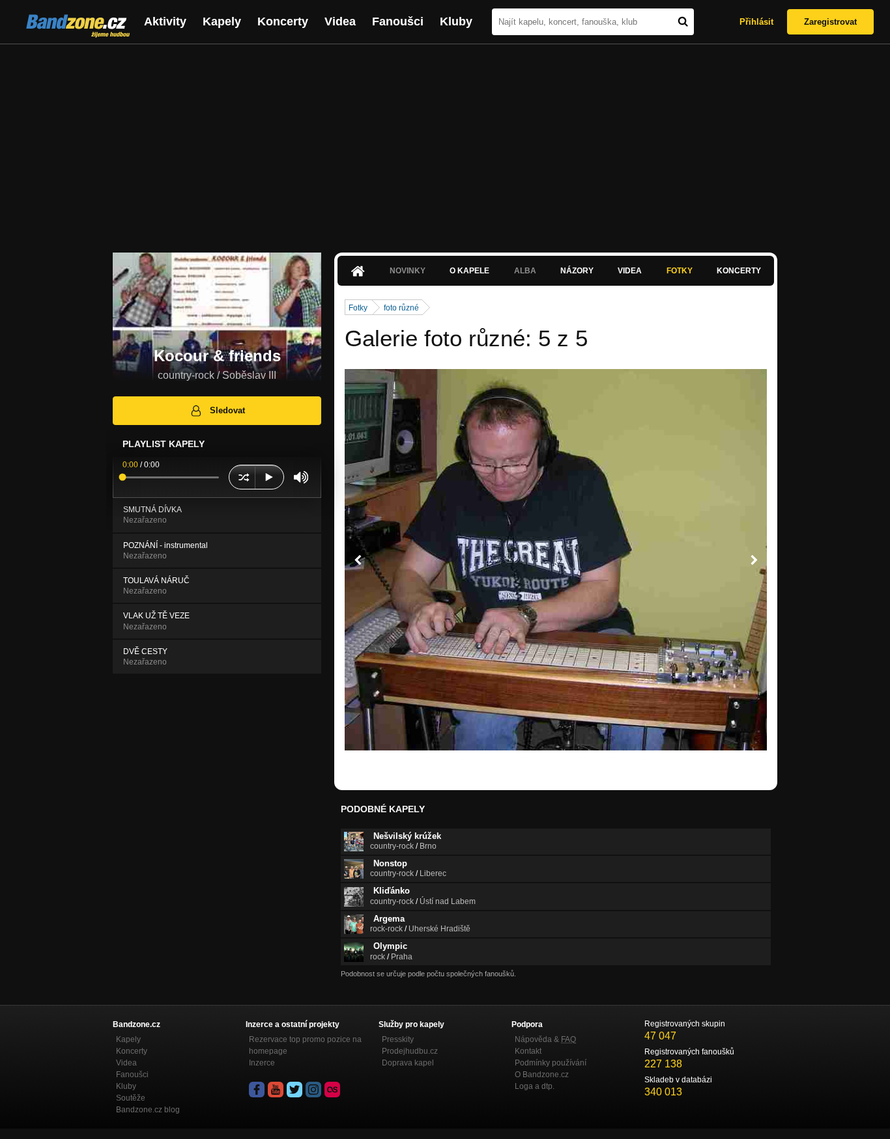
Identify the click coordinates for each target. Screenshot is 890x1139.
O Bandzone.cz (542, 1074)
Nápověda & (545, 1039)
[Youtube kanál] (275, 1089)
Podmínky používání (550, 1062)
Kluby (456, 21)
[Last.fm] (332, 1089)
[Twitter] (294, 1089)
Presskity (398, 1039)
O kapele (469, 270)
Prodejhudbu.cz (410, 1051)
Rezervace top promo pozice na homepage (305, 1045)
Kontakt (528, 1051)
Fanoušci (397, 21)
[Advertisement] (445, 142)
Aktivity (165, 21)
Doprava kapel (408, 1062)
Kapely (222, 21)
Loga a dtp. (534, 1086)
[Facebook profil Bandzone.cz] (257, 1089)
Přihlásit (756, 22)
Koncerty (282, 21)
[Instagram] (313, 1089)
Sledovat (227, 410)
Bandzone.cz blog (148, 1109)
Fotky (680, 270)
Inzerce (262, 1062)
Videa (340, 21)
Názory (577, 270)
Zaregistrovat (830, 22)
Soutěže (130, 1098)
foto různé (401, 307)
